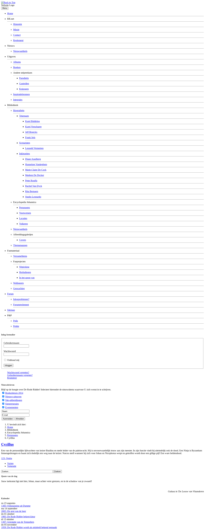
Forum (10, 294)
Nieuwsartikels (20, 51)
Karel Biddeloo (32, 121)
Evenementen (11, 407)
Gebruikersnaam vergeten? (20, 375)
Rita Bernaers (31, 191)
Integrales (17, 99)
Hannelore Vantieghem (36, 164)
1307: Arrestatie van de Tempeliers (17, 522)
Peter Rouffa (31, 180)
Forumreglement (21, 304)
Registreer (12, 378)
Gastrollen (24, 83)
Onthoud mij (13, 360)
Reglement (18, 40)
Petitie (16, 326)
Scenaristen (24, 143)
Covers (22, 240)
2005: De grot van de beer (13, 511)
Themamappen (20, 245)
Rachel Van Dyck (33, 186)
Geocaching (19, 288)
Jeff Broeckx (31, 132)
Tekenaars (24, 116)
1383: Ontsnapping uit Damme (15, 506)
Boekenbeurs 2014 (14, 393)
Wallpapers (18, 283)
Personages (24, 207)
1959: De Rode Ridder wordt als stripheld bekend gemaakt (29, 527)
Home (10, 13)
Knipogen (24, 89)
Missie (16, 29)
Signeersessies (12, 404)
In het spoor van (27, 277)
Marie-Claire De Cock (35, 170)
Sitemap (11, 310)
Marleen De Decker (34, 175)
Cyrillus (7, 444)
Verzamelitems (20, 256)
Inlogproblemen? (21, 299)
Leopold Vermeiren (34, 148)
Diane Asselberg (33, 159)
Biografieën (18, 110)
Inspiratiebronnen (21, 94)
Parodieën (24, 78)
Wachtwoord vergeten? (18, 372)
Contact (17, 35)
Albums (17, 62)
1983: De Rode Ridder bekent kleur (18, 516)
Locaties (23, 218)
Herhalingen (25, 272)
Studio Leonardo (33, 196)
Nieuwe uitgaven (13, 396)
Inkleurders (24, 153)
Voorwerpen (25, 213)
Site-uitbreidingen (13, 400)
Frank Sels (30, 137)
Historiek (17, 24)
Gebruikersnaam (11, 343)
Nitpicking (24, 267)
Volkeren (23, 223)
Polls (15, 321)
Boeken (17, 67)
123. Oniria (6, 458)
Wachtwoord (10, 351)
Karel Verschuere (33, 126)
